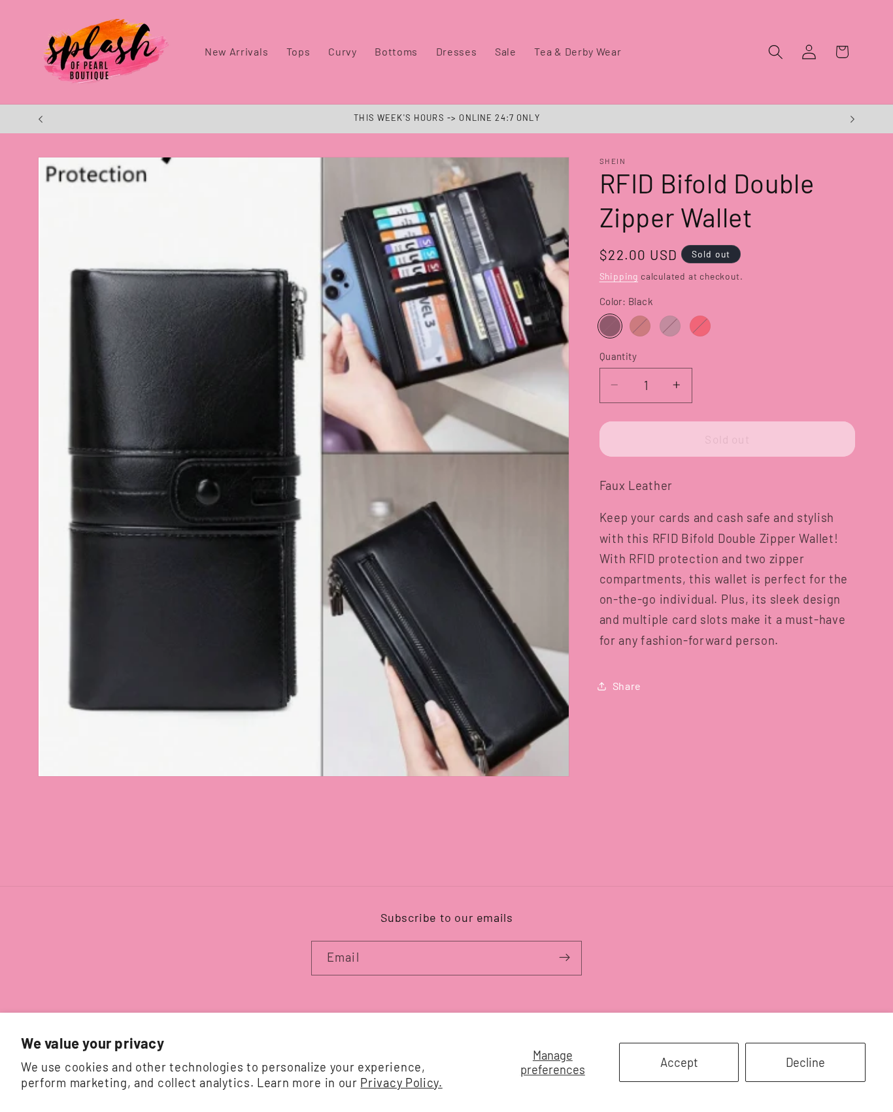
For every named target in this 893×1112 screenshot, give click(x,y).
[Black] (609, 326)
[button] (775, 52)
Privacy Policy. (401, 1082)
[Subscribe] (564, 957)
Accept (679, 1062)
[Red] (700, 326)
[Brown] (640, 326)
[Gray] (670, 326)
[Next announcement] (852, 119)
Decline (805, 1062)
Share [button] (627, 685)
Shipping (618, 275)
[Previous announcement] (40, 119)
